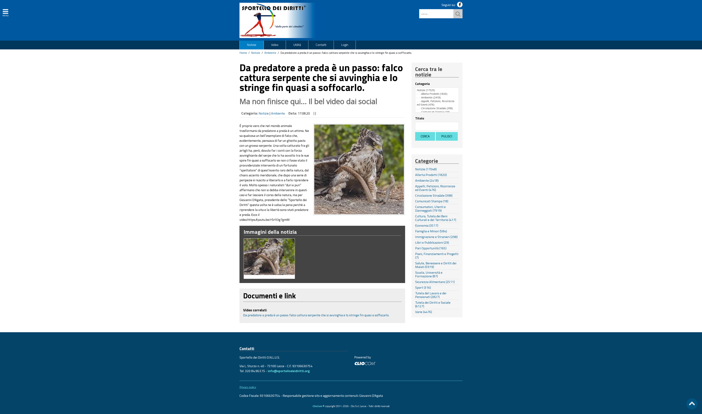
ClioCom (317, 406)
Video (274, 44)
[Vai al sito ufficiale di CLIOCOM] (364, 363)
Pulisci (446, 136)
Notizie (251, 44)
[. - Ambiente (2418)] (437, 97)
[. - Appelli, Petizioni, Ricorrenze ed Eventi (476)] (437, 102)
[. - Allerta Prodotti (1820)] (437, 94)
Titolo (419, 118)
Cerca (425, 136)
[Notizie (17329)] (437, 90)
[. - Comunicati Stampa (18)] (437, 112)
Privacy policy (247, 387)
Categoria (422, 84)
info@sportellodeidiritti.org (289, 370)
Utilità (297, 44)
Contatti (321, 44)
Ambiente (270, 52)
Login (344, 44)
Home (243, 52)
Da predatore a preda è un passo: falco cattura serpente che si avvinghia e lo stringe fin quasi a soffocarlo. (316, 315)
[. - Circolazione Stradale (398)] (437, 108)
